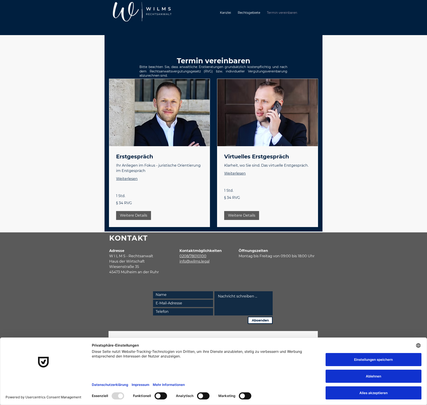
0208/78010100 (192, 256)
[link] (159, 156)
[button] (133, 215)
